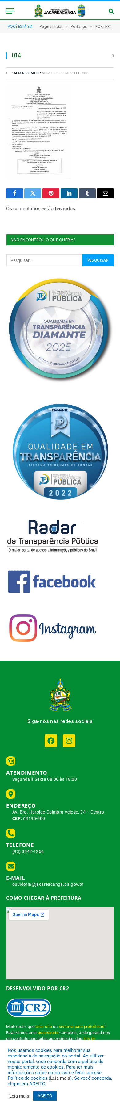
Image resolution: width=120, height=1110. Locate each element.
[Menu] (10, 11)
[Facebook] (51, 740)
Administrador (27, 73)
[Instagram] (69, 740)
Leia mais (60, 1078)
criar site (44, 1026)
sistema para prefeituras (82, 1026)
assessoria (48, 1032)
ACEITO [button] (45, 1095)
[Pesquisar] (110, 11)
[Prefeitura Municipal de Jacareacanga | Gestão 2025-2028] (60, 11)
